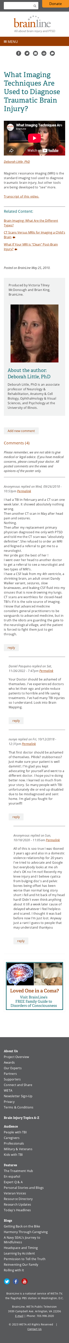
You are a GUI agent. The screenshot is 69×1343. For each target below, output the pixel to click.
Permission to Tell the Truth (24, 1259)
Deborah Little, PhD (17, 162)
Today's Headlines (17, 1210)
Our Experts (13, 1068)
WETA (8, 1090)
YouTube (24, 1281)
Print (44, 53)
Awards (9, 1062)
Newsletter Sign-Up (18, 1096)
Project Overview (16, 1057)
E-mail (19, 1316)
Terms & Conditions (19, 1107)
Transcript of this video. (21, 196)
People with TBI (15, 1132)
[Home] (34, 24)
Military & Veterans (18, 1149)
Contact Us (34, 1329)
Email (35, 53)
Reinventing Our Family (21, 1264)
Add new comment (21, 431)
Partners (10, 1074)
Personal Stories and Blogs (24, 1188)
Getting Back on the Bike (22, 1226)
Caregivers (12, 1138)
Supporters (12, 1079)
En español (12, 1176)
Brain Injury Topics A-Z (21, 1118)
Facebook (18, 53)
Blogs (8, 1221)
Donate (55, 3)
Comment (52, 53)
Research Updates (17, 1204)
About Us (11, 1051)
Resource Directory (18, 1199)
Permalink (24, 491)
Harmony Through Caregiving (26, 1232)
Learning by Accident (19, 1253)
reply (11, 648)
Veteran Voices (15, 1193)
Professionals (14, 1143)
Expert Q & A (13, 1182)
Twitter (27, 53)
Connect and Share (18, 1085)
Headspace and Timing (21, 1248)
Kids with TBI (13, 1154)
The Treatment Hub (18, 1171)
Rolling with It (14, 1270)
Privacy (9, 1102)
